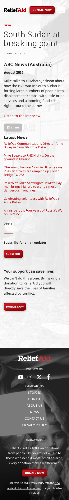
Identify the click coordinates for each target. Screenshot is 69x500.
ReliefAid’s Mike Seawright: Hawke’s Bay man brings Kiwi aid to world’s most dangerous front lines (33, 186)
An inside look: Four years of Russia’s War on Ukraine (34, 212)
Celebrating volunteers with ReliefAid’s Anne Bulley (32, 200)
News (8, 25)
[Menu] (61, 10)
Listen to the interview (22, 115)
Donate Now (15, 306)
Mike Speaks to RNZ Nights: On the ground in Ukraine (29, 157)
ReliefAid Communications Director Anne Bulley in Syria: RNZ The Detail (33, 145)
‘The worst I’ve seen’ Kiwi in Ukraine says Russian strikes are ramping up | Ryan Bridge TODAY (33, 171)
